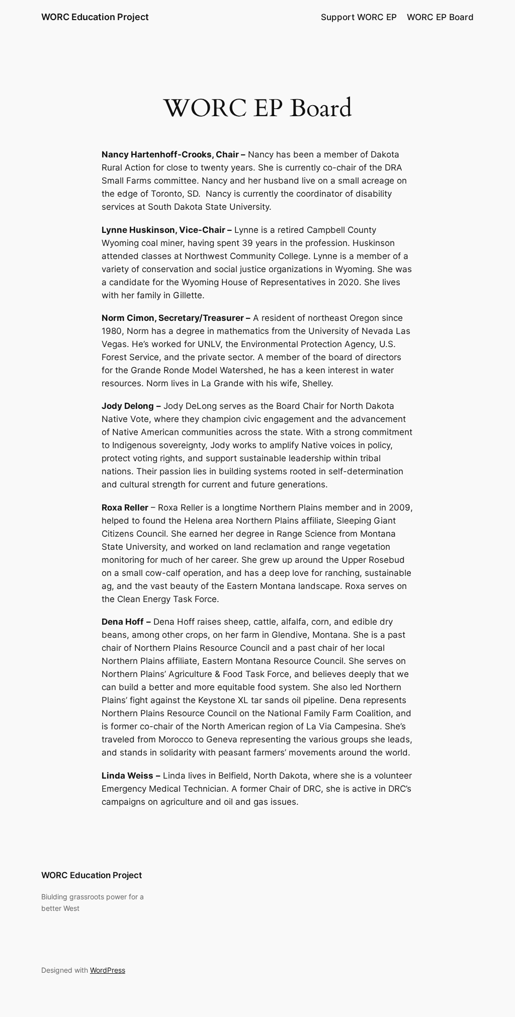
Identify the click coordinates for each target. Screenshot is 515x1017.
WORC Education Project (95, 17)
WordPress (107, 970)
